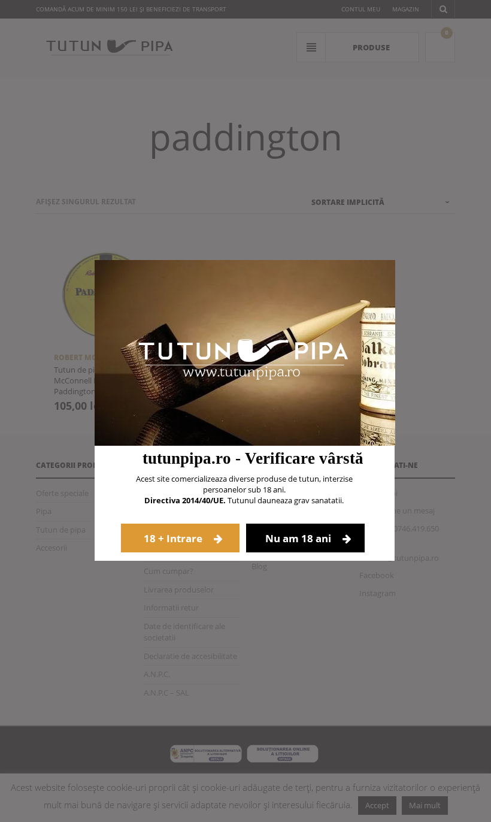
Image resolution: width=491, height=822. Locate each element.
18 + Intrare (174, 538)
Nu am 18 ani (299, 538)
